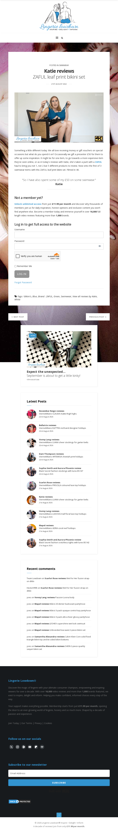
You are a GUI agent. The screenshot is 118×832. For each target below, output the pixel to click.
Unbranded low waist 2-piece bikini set (60, 630)
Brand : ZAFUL (45, 296)
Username (19, 229)
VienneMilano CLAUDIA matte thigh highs (58, 412)
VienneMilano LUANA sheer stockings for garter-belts (63, 441)
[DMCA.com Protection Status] (19, 803)
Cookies (48, 723)
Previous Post (97, 317)
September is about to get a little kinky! (53, 374)
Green (57, 296)
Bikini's (27, 296)
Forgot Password (23, 282)
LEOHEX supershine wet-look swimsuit (60, 623)
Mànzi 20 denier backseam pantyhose (60, 603)
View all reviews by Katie (85, 296)
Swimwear (64, 65)
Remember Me (24, 266)
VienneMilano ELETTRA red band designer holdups (62, 426)
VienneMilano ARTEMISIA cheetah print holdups (61, 455)
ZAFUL (98, 161)
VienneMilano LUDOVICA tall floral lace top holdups (62, 512)
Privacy (38, 723)
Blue (34, 296)
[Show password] (100, 246)
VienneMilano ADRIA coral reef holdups (57, 527)
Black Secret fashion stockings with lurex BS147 (61, 469)
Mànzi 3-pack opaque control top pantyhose (63, 610)
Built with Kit (59, 791)
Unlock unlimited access (27, 203)
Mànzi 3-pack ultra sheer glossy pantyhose (62, 617)
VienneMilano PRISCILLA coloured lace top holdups (62, 484)
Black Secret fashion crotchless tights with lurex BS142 (64, 541)
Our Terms (26, 723)
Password (19, 241)
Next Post (18, 317)
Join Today (13, 723)
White (17, 299)
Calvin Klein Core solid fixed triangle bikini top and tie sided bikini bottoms (59, 638)
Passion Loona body (54, 597)
